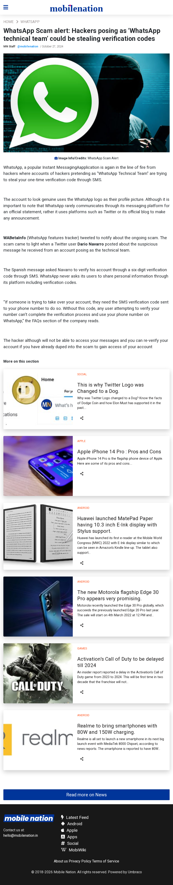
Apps (71, 836)
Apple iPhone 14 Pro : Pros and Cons (119, 451)
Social (82, 374)
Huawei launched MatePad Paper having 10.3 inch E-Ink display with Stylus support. (117, 524)
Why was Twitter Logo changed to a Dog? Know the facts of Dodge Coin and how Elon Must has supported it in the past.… (119, 403)
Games (82, 648)
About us (61, 861)
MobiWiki (77, 850)
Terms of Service (105, 861)
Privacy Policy (80, 861)
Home (8, 22)
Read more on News (86, 794)
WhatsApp (30, 22)
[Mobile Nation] (79, 7)
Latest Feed (77, 817)
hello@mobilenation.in (20, 835)
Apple (81, 441)
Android (83, 508)
